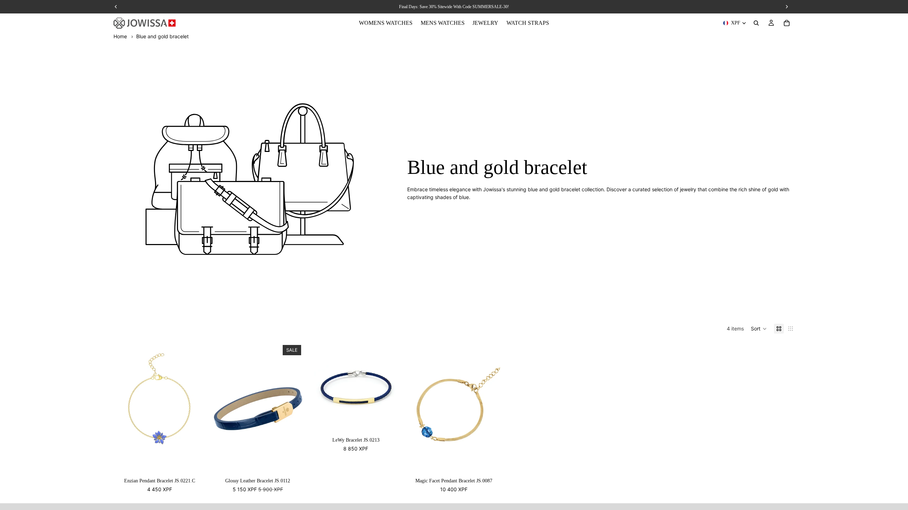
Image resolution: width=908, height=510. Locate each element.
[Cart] (786, 23)
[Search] (756, 23)
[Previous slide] (320, 388)
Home (120, 36)
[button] (759, 328)
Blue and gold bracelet (162, 36)
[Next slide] (391, 388)
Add (397, 423)
